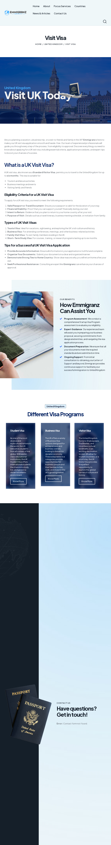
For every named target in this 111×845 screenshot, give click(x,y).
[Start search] (105, 22)
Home (38, 44)
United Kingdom (53, 44)
